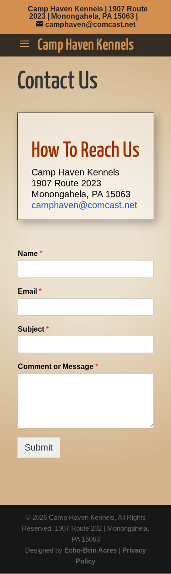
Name (30, 253)
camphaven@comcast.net (84, 205)
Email (29, 291)
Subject (33, 329)
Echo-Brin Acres (90, 550)
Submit (39, 447)
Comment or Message (58, 366)
